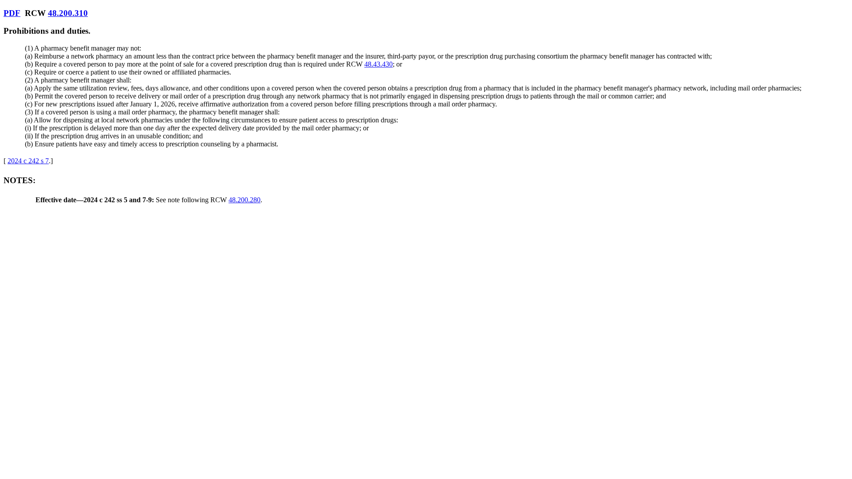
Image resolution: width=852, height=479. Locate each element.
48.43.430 (378, 64)
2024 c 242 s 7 (28, 161)
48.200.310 (68, 13)
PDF (12, 13)
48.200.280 (244, 200)
